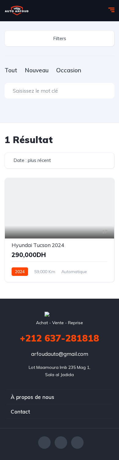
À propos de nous (32, 397)
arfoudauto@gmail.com (59, 354)
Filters (59, 38)
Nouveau (37, 70)
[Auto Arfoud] (17, 10)
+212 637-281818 (59, 338)
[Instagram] (77, 442)
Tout (11, 70)
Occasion (68, 70)
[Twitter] (61, 442)
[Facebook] (44, 442)
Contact (20, 411)
